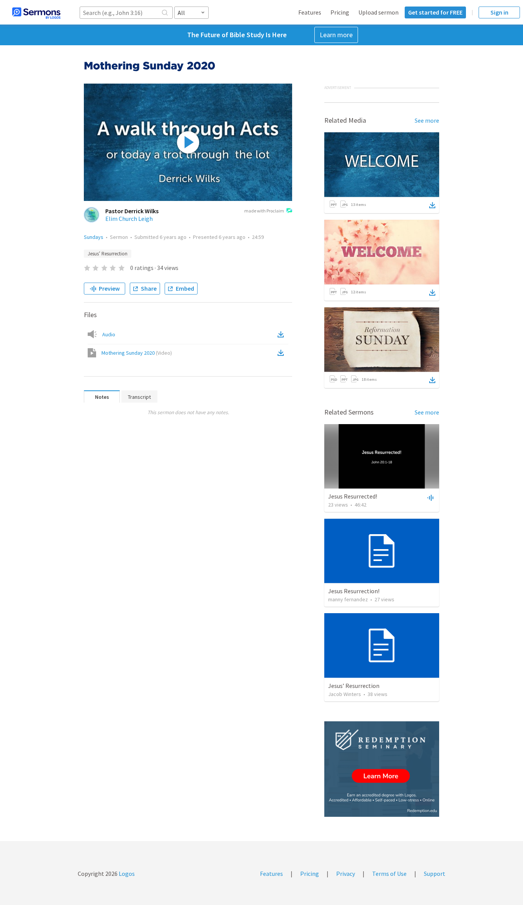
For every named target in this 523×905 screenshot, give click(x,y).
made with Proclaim (264, 211)
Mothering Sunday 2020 (136, 352)
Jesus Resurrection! (353, 591)
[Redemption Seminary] (381, 769)
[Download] (432, 205)
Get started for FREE (435, 12)
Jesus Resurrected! (352, 496)
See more (427, 120)
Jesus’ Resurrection (107, 253)
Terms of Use (389, 873)
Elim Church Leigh (129, 218)
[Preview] (429, 497)
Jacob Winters (344, 694)
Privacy (345, 873)
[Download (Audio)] (282, 334)
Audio (108, 334)
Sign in (499, 12)
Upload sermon (378, 12)
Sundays (93, 237)
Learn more (336, 34)
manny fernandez (348, 599)
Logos (126, 873)
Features (309, 12)
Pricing (339, 12)
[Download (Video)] (282, 353)
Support (434, 873)
